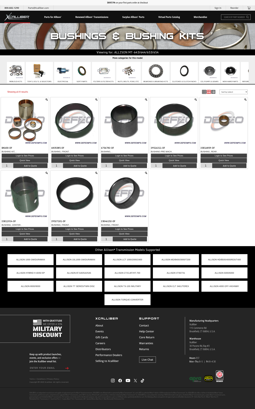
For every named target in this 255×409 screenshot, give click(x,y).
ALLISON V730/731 (176, 273)
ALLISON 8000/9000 (30, 286)
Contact (144, 325)
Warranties (146, 343)
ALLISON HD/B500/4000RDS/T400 (224, 259)
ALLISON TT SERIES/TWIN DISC (79, 286)
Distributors (103, 349)
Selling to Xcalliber (107, 361)
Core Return (146, 337)
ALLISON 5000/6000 (224, 273)
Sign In (218, 7)
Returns (144, 349)
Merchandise (200, 17)
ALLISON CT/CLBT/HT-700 (127, 273)
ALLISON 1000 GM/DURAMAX (30, 259)
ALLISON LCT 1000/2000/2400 (127, 259)
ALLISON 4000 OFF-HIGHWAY (224, 286)
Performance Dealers (108, 355)
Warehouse (195, 338)
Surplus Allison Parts (133, 17)
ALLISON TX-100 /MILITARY (127, 286)
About (99, 325)
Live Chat (147, 359)
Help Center (146, 331)
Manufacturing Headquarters (204, 320)
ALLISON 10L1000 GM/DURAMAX (79, 259)
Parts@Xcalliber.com (38, 7)
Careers (100, 343)
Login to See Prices (25, 155)
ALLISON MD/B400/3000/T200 (176, 259)
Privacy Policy (53, 378)
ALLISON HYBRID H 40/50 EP (31, 273)
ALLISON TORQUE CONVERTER (127, 300)
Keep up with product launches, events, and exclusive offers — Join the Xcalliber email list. (46, 358)
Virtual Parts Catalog (169, 17)
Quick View (25, 160)
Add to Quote (30, 165)
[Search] (247, 17)
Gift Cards (101, 337)
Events (99, 331)
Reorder (234, 7)
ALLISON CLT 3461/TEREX (176, 286)
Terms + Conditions (38, 378)
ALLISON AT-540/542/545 (79, 273)
